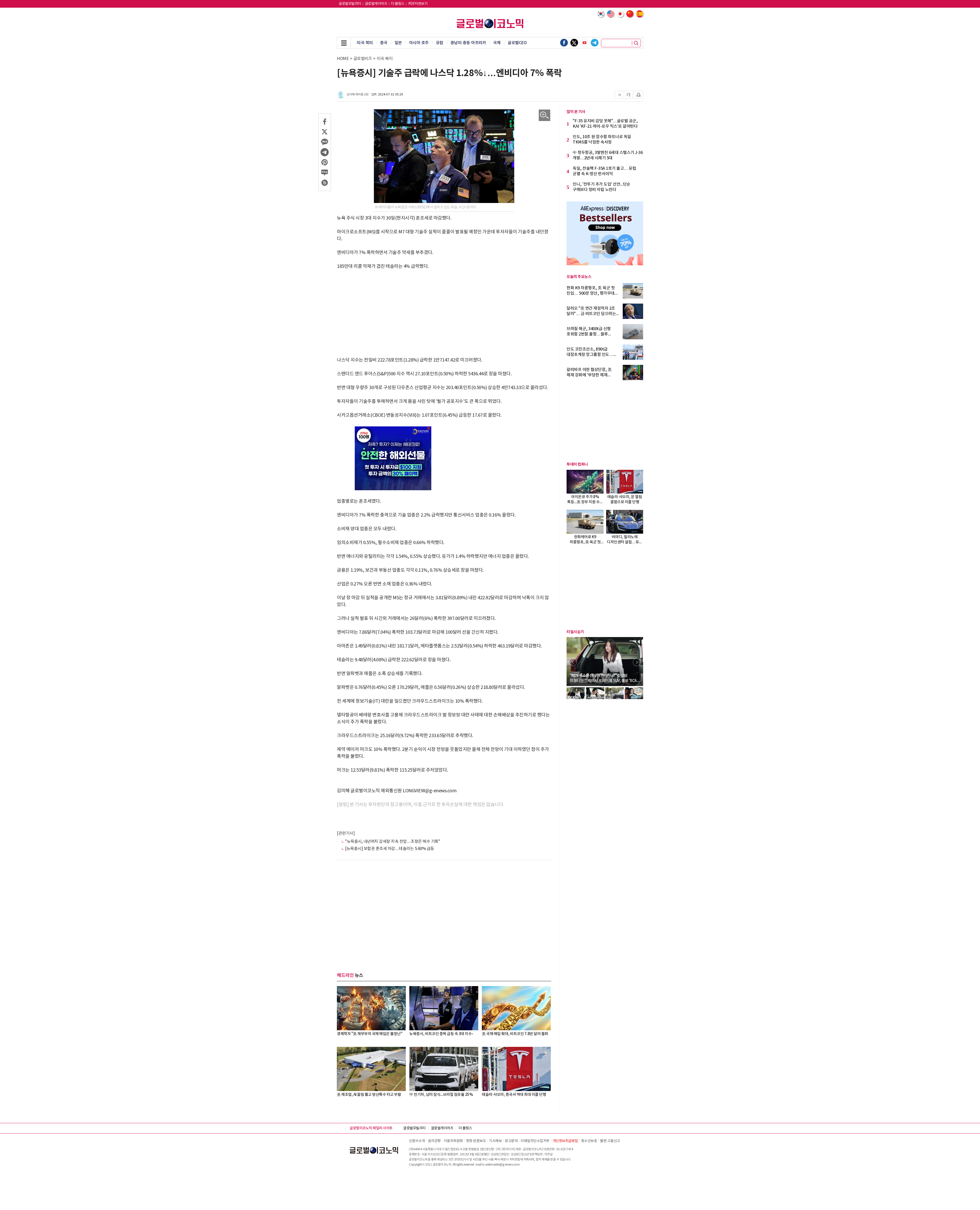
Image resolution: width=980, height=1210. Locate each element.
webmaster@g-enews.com (502, 1164)
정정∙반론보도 (476, 1141)
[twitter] (574, 42)
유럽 (439, 43)
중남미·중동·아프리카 (468, 43)
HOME (343, 58)
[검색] (636, 43)
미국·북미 (365, 43)
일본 (398, 43)
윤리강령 (434, 1141)
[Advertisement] (444, 313)
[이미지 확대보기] (544, 115)
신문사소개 (417, 1141)
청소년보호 (589, 1141)
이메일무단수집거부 (535, 1141)
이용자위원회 (453, 1141)
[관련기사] (345, 833)
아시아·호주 (419, 43)
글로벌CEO (517, 43)
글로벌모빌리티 (350, 4)
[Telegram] (594, 42)
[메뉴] (343, 43)
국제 (496, 43)
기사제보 (495, 1141)
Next (637, 662)
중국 (383, 43)
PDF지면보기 (418, 4)
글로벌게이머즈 (376, 4)
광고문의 (511, 1141)
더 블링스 (398, 4)
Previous (573, 662)
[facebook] (564, 42)
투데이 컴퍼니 (577, 464)
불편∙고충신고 (610, 1141)
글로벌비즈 (362, 58)
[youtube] (584, 42)
